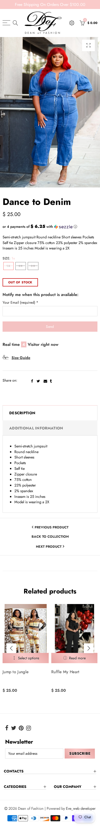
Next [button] (89, 648)
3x (33, 266)
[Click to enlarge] (88, 45)
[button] (50, 226)
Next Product (49, 546)
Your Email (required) (20, 302)
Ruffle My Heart (65, 672)
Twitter (38, 381)
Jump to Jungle (15, 672)
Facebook (32, 381)
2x (20, 266)
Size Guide (21, 357)
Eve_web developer (81, 808)
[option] (50, 112)
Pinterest (21, 728)
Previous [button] (11, 648)
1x (8, 266)
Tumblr (51, 381)
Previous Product (51, 527)
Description (22, 413)
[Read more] (74, 658)
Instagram (28, 728)
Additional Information (36, 428)
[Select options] (26, 658)
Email (45, 381)
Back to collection (50, 537)
